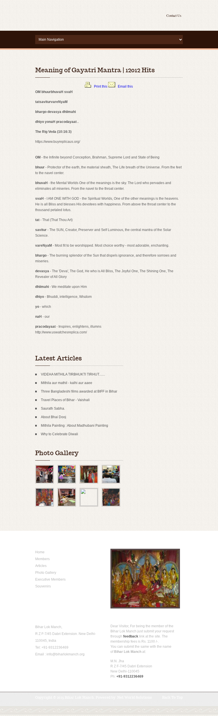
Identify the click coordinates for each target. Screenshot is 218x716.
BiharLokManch (70, 14)
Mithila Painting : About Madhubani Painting (74, 426)
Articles (41, 566)
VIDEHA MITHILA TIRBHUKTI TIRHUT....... (73, 374)
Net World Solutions (134, 697)
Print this (100, 86)
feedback (130, 636)
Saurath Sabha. (53, 408)
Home (40, 552)
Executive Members (50, 579)
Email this (125, 86)
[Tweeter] (47, 666)
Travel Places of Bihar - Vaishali (65, 400)
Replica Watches (79, 183)
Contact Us (173, 15)
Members (42, 559)
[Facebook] (38, 666)
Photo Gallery (45, 573)
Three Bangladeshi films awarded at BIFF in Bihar (79, 391)
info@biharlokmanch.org (66, 654)
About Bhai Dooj (53, 417)
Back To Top (172, 697)
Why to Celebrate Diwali (59, 434)
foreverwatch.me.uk (50, 183)
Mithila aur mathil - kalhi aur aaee (66, 383)
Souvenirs (43, 586)
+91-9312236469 (54, 647)
